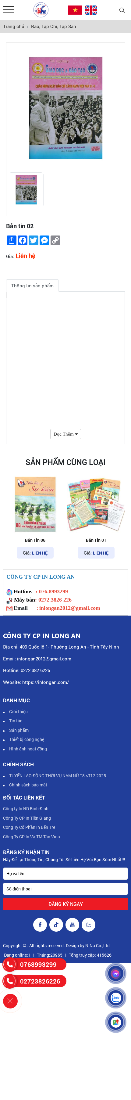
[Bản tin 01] (36, 504)
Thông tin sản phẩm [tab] (32, 285)
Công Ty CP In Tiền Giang (27, 818)
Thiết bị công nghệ (26, 739)
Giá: (10, 256)
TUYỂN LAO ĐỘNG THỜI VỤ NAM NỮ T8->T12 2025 (57, 775)
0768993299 (38, 964)
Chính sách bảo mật (28, 785)
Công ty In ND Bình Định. (26, 808)
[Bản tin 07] (97, 504)
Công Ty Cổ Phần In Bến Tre (29, 827)
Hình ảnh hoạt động (28, 749)
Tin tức (15, 721)
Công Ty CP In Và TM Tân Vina (31, 836)
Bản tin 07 (97, 540)
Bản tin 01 (36, 540)
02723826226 (40, 981)
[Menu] (8, 9)
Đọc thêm (64, 434)
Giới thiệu (18, 711)
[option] (26, 189)
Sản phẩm (19, 730)
